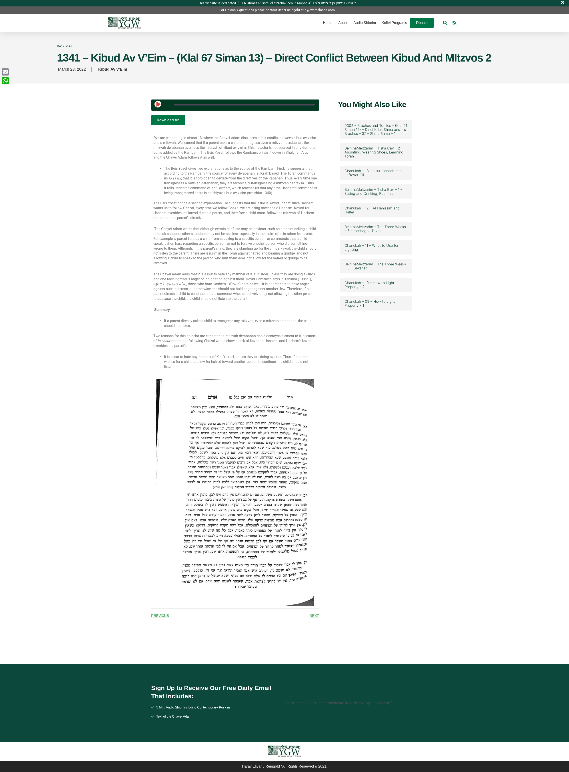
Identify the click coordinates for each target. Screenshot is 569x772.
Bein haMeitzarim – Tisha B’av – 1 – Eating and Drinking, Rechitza (373, 191)
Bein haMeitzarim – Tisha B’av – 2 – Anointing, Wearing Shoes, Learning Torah (374, 152)
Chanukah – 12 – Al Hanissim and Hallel (372, 210)
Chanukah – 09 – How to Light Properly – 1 (370, 303)
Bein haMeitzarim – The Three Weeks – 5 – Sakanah (375, 266)
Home (328, 23)
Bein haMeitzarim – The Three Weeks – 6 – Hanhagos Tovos (375, 229)
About (343, 23)
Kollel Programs (394, 23)
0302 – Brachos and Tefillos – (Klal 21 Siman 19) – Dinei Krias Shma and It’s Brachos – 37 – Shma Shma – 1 (376, 129)
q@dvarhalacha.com (320, 10)
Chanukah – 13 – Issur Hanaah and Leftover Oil (373, 173)
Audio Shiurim (364, 23)
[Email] (5, 72)
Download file (168, 120)
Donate (422, 23)
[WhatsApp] (5, 80)
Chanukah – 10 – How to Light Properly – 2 (369, 285)
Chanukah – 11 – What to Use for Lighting (372, 247)
